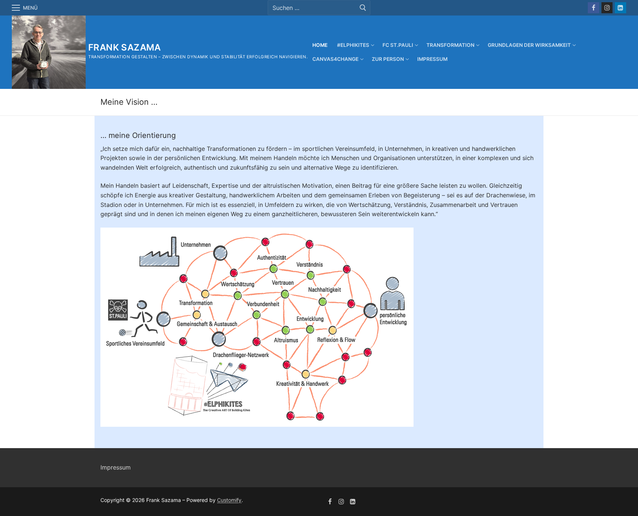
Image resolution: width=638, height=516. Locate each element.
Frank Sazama (124, 47)
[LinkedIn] (620, 8)
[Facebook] (593, 8)
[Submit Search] (363, 7)
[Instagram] (607, 8)
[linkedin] (353, 502)
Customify (229, 500)
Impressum (115, 467)
